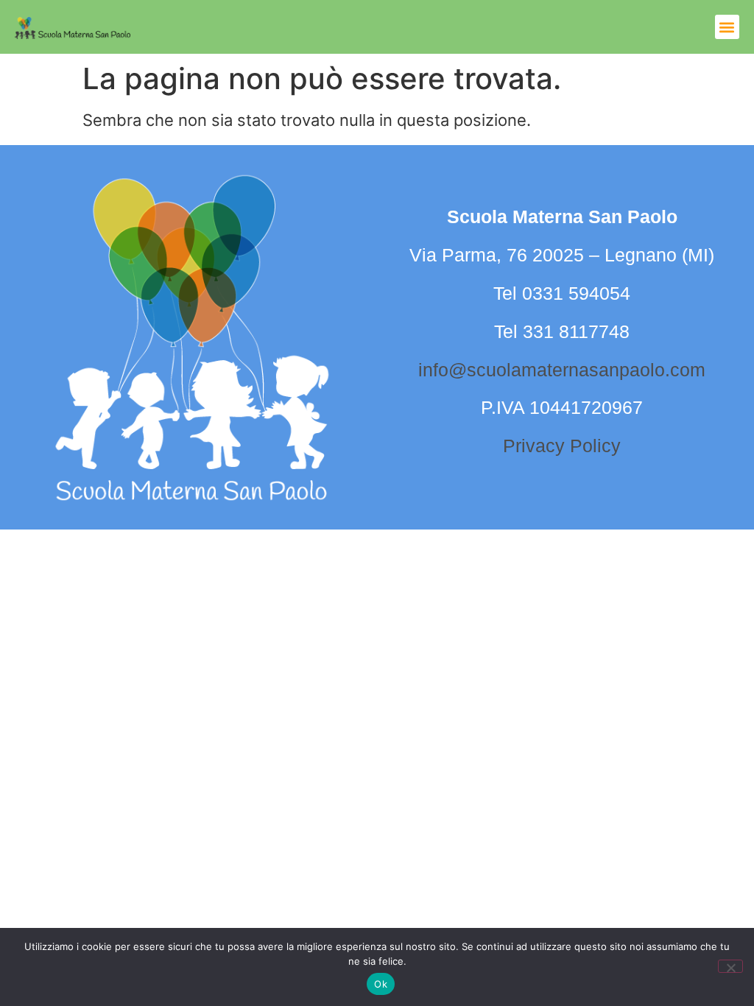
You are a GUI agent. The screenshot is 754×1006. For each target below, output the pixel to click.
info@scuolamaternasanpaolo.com (561, 369)
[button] (727, 27)
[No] (730, 966)
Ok (380, 984)
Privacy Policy (562, 445)
